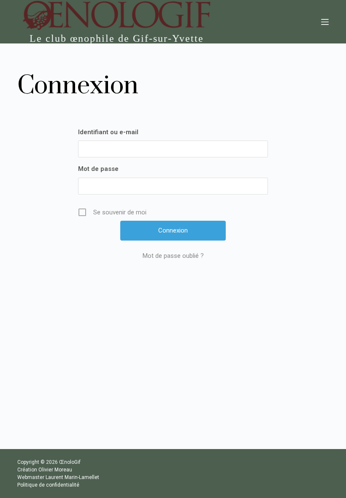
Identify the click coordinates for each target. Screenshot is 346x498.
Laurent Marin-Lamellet (72, 477)
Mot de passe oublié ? (173, 256)
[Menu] (325, 22)
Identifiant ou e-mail (108, 132)
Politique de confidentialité (48, 485)
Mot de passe (98, 169)
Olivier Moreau (55, 470)
